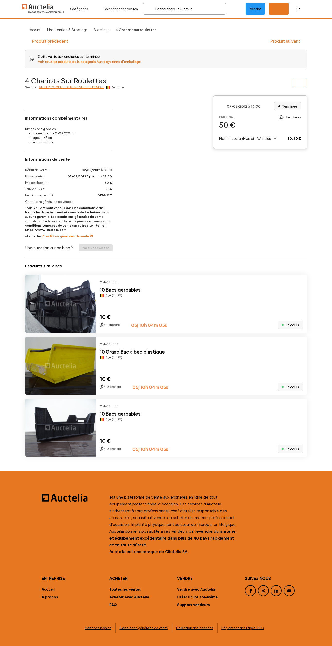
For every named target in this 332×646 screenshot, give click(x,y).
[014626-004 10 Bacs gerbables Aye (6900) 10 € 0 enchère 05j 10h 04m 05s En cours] (166, 455)
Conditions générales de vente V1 (67, 236)
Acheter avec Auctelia (129, 597)
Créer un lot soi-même (197, 597)
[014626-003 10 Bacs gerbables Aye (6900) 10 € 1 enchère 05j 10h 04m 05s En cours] (166, 331)
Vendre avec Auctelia (196, 589)
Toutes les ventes (125, 589)
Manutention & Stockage (67, 29)
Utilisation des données (194, 628)
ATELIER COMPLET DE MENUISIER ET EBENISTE (71, 87)
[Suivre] (299, 282)
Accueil (35, 29)
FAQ (113, 604)
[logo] (43, 8)
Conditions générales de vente (144, 628)
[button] (279, 9)
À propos (50, 597)
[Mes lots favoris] (236, 9)
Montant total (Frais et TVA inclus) (245, 138)
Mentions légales (98, 628)
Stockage (102, 29)
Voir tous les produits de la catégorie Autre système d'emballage (89, 61)
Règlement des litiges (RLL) (242, 628)
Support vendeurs (193, 604)
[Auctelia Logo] (73, 498)
